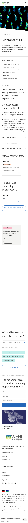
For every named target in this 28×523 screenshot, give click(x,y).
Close (24, 519)
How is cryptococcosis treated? (11, 148)
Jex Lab (5, 195)
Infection (6, 161)
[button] (25, 3)
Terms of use (5, 521)
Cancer (5, 353)
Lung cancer (6, 357)
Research (4, 34)
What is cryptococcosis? (9, 137)
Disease (8, 34)
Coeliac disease (19, 353)
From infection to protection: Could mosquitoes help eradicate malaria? (10, 279)
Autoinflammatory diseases (9, 360)
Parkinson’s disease (17, 357)
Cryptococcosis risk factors (10, 143)
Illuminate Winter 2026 (7, 426)
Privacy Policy (17, 519)
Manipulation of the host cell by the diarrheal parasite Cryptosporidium (11, 233)
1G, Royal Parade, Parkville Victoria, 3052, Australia (7, 453)
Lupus (11, 353)
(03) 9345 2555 (5, 456)
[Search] (24, 342)
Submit (14, 405)
